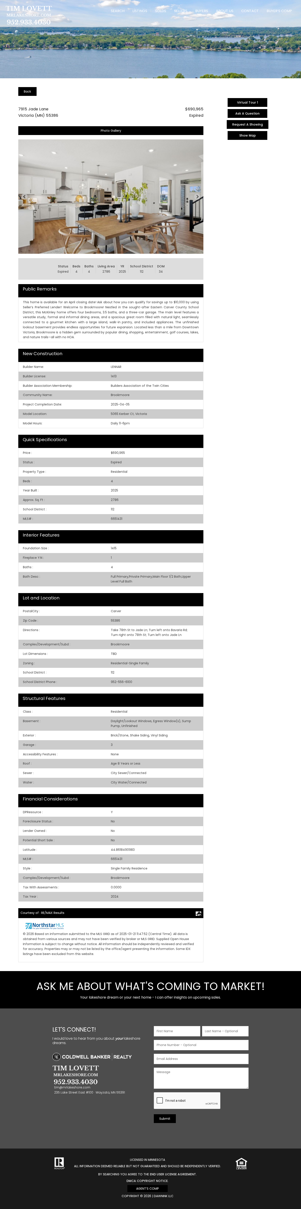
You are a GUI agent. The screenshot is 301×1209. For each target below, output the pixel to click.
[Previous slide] (24, 197)
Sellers (180, 10)
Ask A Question (247, 113)
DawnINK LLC (163, 1196)
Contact (250, 10)
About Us (224, 10)
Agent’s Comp (147, 1188)
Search (117, 10)
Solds (160, 10)
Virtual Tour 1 (247, 102)
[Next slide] (197, 197)
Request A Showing (247, 124)
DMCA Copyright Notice (147, 1181)
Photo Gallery (111, 130)
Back (27, 91)
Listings (139, 10)
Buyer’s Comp (279, 10)
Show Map (247, 135)
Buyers (201, 10)
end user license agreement (173, 1174)
